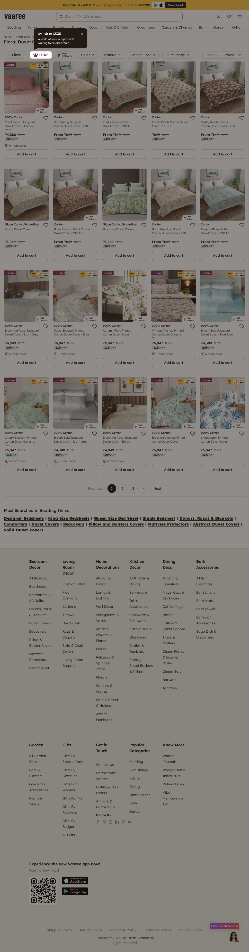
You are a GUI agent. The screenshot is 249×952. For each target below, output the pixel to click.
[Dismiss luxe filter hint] (124, 476)
